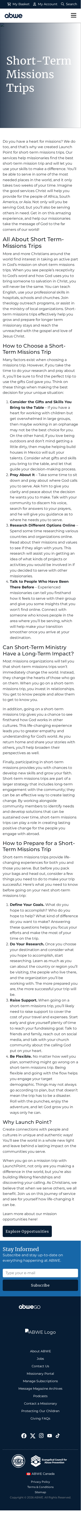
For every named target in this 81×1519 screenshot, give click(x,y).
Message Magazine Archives (40, 1389)
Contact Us (40, 1366)
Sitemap (40, 1492)
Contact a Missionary (40, 1403)
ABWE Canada (43, 1474)
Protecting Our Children (40, 1411)
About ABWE (40, 1351)
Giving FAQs (40, 1418)
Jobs (40, 1359)
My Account (47, 4)
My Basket (21, 4)
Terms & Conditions (40, 1487)
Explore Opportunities (27, 1231)
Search (71, 4)
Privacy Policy (40, 1481)
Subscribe (40, 1285)
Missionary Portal (40, 1374)
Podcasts (40, 1396)
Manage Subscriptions (40, 1381)
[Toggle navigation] (73, 15)
